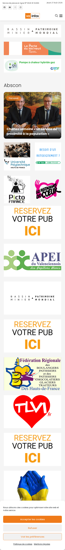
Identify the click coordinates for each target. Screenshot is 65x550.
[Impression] (32, 260)
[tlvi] (32, 411)
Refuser (32, 528)
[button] (56, 16)
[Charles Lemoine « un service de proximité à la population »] (32, 115)
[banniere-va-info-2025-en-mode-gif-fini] (32, 65)
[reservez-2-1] (32, 222)
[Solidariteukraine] (32, 487)
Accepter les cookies (32, 519)
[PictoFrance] (17, 189)
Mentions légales (42, 544)
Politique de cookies (22, 544)
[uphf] (17, 156)
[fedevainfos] (32, 373)
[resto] (48, 189)
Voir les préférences (32, 536)
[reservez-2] (32, 336)
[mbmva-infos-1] (32, 298)
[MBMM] (32, 31)
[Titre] (4, 7)
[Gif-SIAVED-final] (48, 156)
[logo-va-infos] (32, 16)
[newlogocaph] (32, 48)
